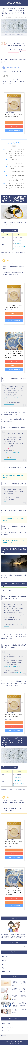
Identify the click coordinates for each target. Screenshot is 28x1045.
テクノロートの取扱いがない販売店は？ (15, 172)
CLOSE (14, 146)
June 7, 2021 (17, 672)
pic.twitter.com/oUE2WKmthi (12, 398)
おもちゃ (5, 957)
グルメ (5, 960)
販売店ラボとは (7, 1031)
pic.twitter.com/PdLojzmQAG (12, 666)
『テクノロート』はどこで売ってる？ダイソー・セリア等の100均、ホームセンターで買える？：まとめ (15, 186)
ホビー (5, 964)
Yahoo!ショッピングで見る (14, 130)
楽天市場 (17, 243)
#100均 (6, 653)
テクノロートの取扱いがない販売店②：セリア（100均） (15, 179)
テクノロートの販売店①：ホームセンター (15, 156)
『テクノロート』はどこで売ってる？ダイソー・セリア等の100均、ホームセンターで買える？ (15, 151)
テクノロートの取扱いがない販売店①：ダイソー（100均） (15, 176)
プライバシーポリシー (8, 1027)
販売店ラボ (14, 2)
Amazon (17, 240)
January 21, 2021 (9, 404)
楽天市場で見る (14, 126)
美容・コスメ (6, 971)
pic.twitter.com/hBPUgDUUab (12, 453)
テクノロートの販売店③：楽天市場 (15, 163)
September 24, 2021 (10, 459)
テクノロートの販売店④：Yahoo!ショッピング (15, 167)
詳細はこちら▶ (15, 938)
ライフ (5, 968)
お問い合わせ (6, 1023)
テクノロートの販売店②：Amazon (14, 160)
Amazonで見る (14, 122)
